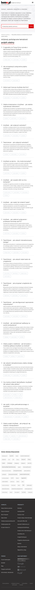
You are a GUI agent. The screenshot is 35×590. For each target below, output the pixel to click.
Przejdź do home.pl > (16, 2)
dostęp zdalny (7, 59)
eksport (23, 459)
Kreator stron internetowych (24, 530)
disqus (18, 459)
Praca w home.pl (5, 511)
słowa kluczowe (5, 488)
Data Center (4, 517)
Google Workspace (22, 537)
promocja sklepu (5, 478)
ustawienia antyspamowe (17, 488)
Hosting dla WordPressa (23, 527)
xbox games (17, 492)
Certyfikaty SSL (21, 533)
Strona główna (5, 583)
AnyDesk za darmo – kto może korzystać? (17, 161)
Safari (23, 481)
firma (29, 459)
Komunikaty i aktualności (7, 572)
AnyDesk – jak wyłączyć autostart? (14, 125)
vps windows (7, 80)
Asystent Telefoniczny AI (23, 524)
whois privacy (4, 492)
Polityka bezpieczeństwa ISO (8, 521)
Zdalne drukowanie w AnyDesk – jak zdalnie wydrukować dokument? (17, 105)
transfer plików (7, 192)
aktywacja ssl (4, 455)
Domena (20, 508)
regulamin (23, 478)
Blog (2, 566)
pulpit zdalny (16, 59)
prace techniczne (24, 474)
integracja (17, 463)
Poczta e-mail (21, 514)
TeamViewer (15, 273)
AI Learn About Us (5, 527)
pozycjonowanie (13, 474)
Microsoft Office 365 (22, 521)
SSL (23, 485)
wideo (11, 492)
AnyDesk (24, 59)
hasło (3, 463)
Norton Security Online (6, 470)
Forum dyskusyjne (5, 559)
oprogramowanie (17, 470)
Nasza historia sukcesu (6, 508)
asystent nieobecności (25, 455)
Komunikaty (24, 583)
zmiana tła (30, 492)
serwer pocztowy (5, 485)
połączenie (13, 435)
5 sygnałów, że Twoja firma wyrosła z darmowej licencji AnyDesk (15, 48)
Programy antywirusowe (23, 540)
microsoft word (27, 467)
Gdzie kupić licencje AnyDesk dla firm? (16, 87)
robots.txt (12, 481)
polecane (4, 474)
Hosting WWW (21, 511)
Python (17, 478)
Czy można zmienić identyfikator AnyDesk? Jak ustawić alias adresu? (17, 383)
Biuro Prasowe (4, 514)
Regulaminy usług (22, 550)
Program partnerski (6, 569)
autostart (23, 135)
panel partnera (27, 470)
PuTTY (12, 478)
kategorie (23, 463)
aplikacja (13, 356)
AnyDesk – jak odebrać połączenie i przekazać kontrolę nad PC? (15, 220)
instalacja (6, 337)
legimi (19, 467)
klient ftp (29, 463)
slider (19, 485)
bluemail (4, 459)
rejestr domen (5, 481)
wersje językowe (28, 488)
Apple (17, 455)
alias (20, 394)
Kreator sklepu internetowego (25, 517)
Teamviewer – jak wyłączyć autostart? (16, 142)
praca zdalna (15, 97)
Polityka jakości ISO (5, 524)
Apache (11, 455)
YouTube (24, 492)
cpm (9, 459)
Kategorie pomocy (15, 583)
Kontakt (3, 562)
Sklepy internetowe (22, 546)
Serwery (19, 543)
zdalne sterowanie (8, 397)
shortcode (13, 485)
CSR (13, 459)
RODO (18, 481)
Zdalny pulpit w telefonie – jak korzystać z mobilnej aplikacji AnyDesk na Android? (17, 345)
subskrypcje (29, 485)
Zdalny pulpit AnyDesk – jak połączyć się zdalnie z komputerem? (16, 424)
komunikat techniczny (8, 467)
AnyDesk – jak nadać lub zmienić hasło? (16, 202)
